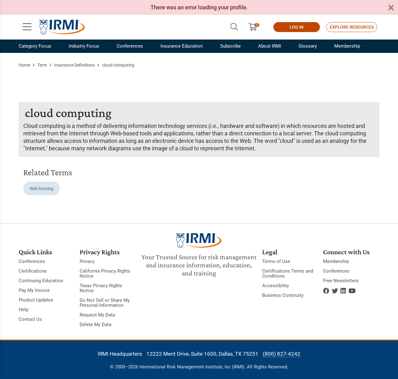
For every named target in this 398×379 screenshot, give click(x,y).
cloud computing (118, 65)
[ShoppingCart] (255, 27)
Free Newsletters (341, 280)
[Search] (234, 27)
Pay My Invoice (34, 290)
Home (24, 65)
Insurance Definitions (74, 65)
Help (23, 309)
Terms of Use (276, 261)
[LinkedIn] (343, 291)
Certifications (33, 271)
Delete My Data (95, 324)
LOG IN (296, 27)
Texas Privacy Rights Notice (101, 288)
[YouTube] (352, 291)
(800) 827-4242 (281, 354)
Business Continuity (282, 295)
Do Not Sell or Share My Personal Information (105, 302)
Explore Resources (352, 27)
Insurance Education (181, 46)
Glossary (307, 46)
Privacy (87, 261)
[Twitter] (335, 291)
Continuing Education (41, 280)
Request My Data (97, 315)
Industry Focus (84, 46)
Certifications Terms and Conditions (287, 273)
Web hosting (41, 188)
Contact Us (30, 319)
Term (42, 65)
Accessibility (275, 285)
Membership (347, 46)
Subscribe (230, 46)
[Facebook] (326, 291)
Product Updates (36, 300)
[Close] (391, 7)
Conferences (130, 46)
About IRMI (269, 46)
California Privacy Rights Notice (105, 273)
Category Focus (35, 46)
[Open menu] (27, 27)
